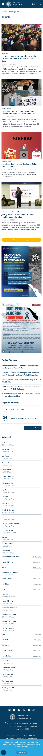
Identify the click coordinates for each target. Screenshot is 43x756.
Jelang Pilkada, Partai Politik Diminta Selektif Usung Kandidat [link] (18, 215)
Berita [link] (4, 12)
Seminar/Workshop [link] (18, 212)
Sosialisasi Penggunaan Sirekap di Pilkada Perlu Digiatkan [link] (20, 165)
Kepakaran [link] (5, 53)
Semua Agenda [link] (31, 428)
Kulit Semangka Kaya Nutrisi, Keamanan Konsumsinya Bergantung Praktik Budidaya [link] (21, 388)
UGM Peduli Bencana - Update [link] (21, 240)
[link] (16, 4)
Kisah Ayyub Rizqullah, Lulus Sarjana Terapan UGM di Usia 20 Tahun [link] (21, 381)
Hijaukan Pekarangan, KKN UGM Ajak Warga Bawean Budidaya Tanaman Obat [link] (21, 395)
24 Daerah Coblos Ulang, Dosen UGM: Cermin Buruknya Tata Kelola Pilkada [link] (18, 112)
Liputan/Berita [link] (6, 108)
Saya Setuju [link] (21, 752)
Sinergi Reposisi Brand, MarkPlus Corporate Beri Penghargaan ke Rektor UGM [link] (20, 367)
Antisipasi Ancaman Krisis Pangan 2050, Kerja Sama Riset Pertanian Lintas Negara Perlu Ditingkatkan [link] (21, 374)
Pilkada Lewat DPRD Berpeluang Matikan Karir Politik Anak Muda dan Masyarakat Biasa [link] (20, 58)
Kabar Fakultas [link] (6, 212)
